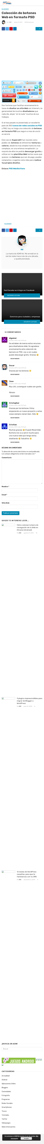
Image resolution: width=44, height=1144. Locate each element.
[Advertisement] (22, 56)
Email (4, 495)
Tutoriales (5, 1115)
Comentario (7, 458)
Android (4, 1080)
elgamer (13, 338)
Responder (14, 358)
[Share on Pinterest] (11, 28)
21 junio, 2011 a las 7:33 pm (17, 383)
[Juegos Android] (19, 1059)
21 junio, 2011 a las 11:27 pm (17, 405)
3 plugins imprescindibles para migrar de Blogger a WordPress (29, 700)
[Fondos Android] (39, 1059)
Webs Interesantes (8, 1127)
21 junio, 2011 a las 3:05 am (17, 340)
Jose (11, 381)
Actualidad (6, 1076)
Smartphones (7, 1107)
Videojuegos (6, 1123)
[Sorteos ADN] (2, 1065)
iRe (10, 22)
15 (36, 533)
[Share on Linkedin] (15, 28)
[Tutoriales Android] (41, 1059)
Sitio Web (5, 503)
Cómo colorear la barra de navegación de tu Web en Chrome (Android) (27, 527)
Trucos (4, 1111)
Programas (6, 1099)
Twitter (4, 1119)
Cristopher (14, 403)
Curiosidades (6, 1091)
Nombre (5, 487)
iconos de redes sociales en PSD (27, 126)
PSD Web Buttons (17, 169)
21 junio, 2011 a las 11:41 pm (17, 427)
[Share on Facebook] (3, 28)
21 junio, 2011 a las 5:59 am (17, 368)
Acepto (26, 1138)
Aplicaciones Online (9, 1084)
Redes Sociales (7, 1103)
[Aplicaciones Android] (37, 1059)
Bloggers (5, 9)
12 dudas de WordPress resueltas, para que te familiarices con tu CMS (27, 874)
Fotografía (6, 1095)
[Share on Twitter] (7, 28)
